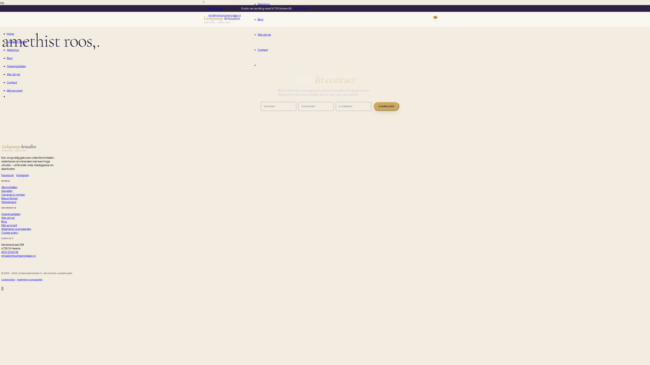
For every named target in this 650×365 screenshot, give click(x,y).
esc (387, 22)
